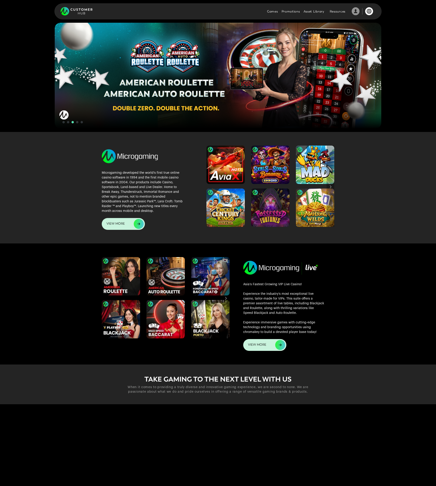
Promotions (291, 11)
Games (272, 11)
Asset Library (314, 11)
